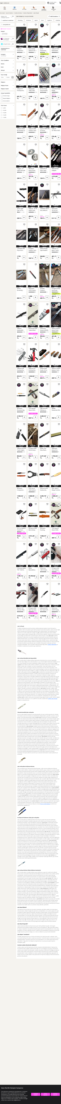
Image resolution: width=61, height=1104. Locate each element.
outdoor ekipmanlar (52, 644)
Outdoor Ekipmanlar (27, 13)
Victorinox (28, 20)
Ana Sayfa (2, 13)
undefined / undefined (8, 20)
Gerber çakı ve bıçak (52, 698)
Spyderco (49, 20)
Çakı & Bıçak (36, 13)
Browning (20, 20)
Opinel (36, 20)
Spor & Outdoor (9, 13)
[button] (21, 44)
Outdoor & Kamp (18, 13)
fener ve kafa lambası (45, 804)
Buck (42, 20)
